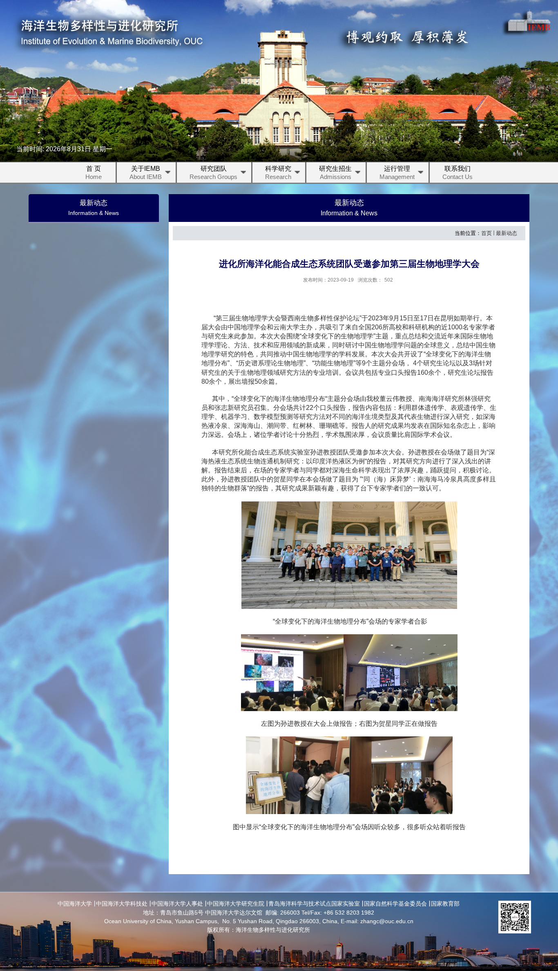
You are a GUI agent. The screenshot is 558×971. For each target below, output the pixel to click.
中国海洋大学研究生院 (235, 903)
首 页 (93, 172)
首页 (486, 233)
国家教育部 (445, 903)
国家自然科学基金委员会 (395, 903)
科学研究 (278, 172)
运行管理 (397, 172)
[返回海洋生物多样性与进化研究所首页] (108, 34)
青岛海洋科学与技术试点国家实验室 (314, 903)
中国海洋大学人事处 (177, 903)
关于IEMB (145, 172)
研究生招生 (335, 172)
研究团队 (213, 172)
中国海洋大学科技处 (121, 903)
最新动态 (506, 233)
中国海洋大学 (75, 903)
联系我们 (457, 172)
